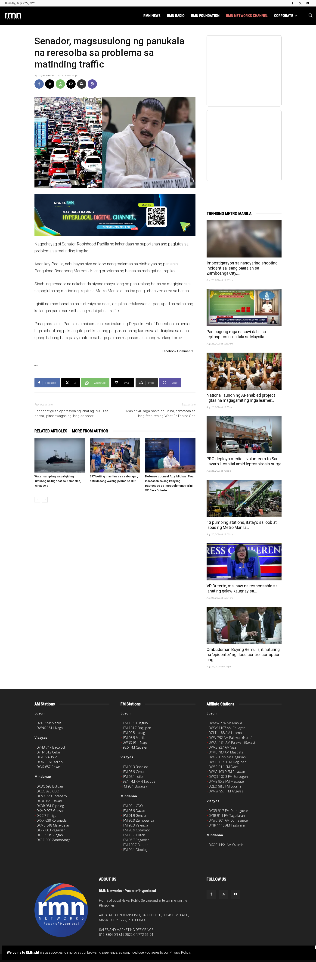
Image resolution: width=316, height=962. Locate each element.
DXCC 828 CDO (48, 791)
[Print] (81, 84)
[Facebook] (292, 3)
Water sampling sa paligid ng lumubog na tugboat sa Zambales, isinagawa (57, 481)
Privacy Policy (180, 952)
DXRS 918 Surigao (50, 835)
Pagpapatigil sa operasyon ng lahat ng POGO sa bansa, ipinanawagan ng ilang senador (71, 413)
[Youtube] (307, 3)
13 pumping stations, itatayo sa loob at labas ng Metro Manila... (242, 525)
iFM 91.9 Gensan (135, 815)
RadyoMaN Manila (46, 75)
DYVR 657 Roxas (49, 767)
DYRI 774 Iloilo (47, 757)
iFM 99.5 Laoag (134, 732)
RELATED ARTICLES (50, 430)
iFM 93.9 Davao (134, 810)
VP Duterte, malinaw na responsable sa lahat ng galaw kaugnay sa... (242, 588)
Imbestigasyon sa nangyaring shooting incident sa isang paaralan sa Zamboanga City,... (242, 268)
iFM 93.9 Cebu (133, 771)
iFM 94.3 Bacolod (135, 767)
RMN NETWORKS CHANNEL (247, 15)
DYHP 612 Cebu (48, 752)
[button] (310, 16)
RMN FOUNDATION (205, 15)
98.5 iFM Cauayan (136, 747)
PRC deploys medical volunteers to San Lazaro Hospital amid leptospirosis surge (244, 461)
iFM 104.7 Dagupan (137, 728)
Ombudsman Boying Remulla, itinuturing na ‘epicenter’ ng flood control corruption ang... (243, 654)
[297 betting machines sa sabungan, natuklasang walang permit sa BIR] (115, 455)
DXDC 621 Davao (49, 801)
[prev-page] (37, 499)
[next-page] (45, 499)
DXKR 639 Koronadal (52, 820)
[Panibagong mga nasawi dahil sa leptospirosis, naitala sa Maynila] (244, 307)
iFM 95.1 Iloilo (133, 776)
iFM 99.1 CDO (133, 806)
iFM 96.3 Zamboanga (138, 820)
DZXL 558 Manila (49, 723)
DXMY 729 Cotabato (52, 796)
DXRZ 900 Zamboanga (53, 840)
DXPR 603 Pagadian (51, 830)
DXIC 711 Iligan (47, 815)
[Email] (71, 84)
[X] (300, 3)
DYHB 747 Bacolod (51, 747)
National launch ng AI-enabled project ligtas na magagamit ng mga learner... (241, 398)
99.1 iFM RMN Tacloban (140, 781)
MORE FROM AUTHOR (90, 430)
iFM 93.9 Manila (134, 737)
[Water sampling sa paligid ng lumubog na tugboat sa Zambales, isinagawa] (59, 455)
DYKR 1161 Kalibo (50, 762)
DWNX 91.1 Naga (135, 742)
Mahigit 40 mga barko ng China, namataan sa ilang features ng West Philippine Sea (160, 413)
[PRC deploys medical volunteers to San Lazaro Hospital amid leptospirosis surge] (244, 434)
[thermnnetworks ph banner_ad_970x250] (114, 215)
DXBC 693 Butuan (50, 786)
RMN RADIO (176, 15)
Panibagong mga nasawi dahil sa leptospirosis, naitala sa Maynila (236, 334)
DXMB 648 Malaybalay (53, 825)
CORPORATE (283, 15)
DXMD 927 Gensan (51, 810)
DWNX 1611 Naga (50, 728)
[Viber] (92, 84)
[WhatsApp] (60, 84)
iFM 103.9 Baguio (135, 723)
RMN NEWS (152, 15)
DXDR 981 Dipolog (50, 806)
